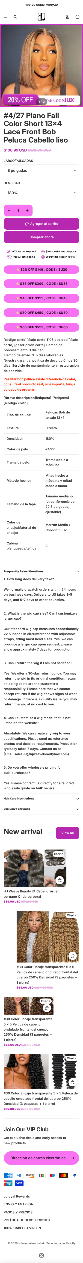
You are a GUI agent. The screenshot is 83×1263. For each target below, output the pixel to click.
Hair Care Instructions (19, 798)
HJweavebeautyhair (31, 1243)
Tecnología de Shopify (61, 1243)
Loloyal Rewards (17, 1196)
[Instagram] (41, 1255)
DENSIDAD (12, 183)
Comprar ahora (42, 237)
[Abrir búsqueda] (15, 17)
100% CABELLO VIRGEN (22, 1228)
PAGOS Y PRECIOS (18, 1212)
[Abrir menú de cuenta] (67, 17)
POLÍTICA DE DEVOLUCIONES (27, 1220)
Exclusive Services (17, 809)
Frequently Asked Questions (24, 571)
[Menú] (5, 17)
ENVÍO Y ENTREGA (18, 1204)
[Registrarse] (72, 1158)
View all (67, 833)
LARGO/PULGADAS (18, 161)
